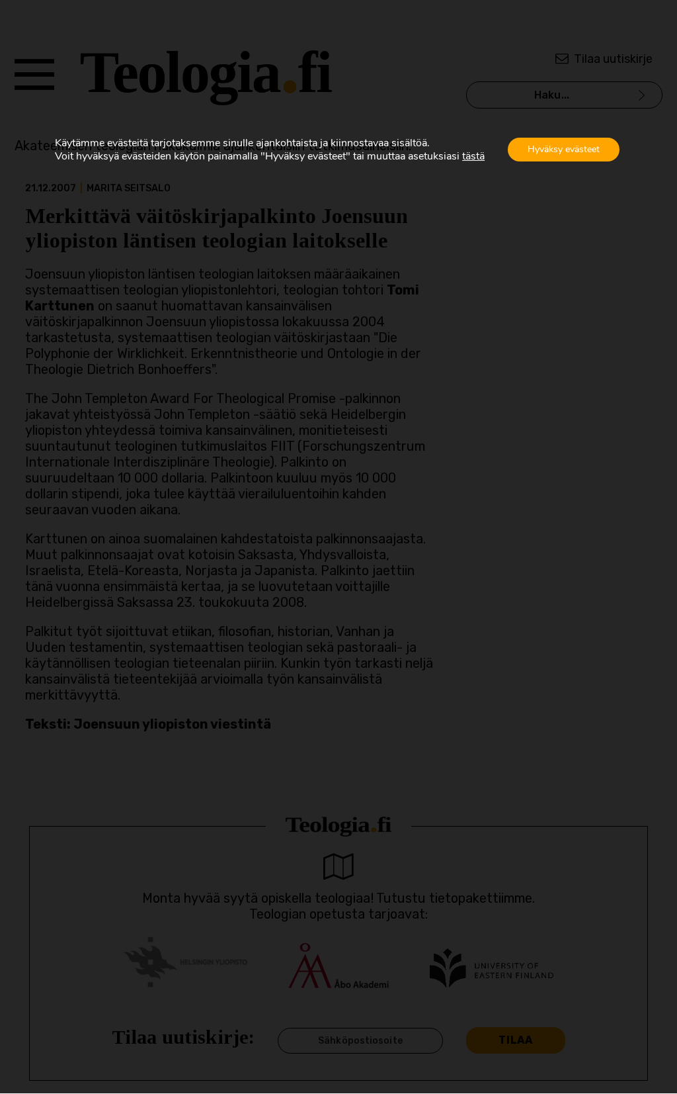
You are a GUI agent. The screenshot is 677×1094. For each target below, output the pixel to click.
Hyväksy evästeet (564, 149)
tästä (473, 156)
